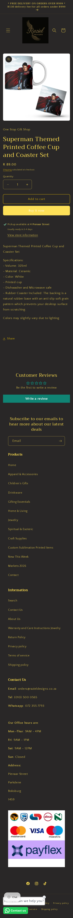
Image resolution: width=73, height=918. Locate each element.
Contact (13, 575)
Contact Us (15, 610)
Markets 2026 (17, 566)
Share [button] (11, 338)
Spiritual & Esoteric (20, 529)
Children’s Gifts (18, 483)
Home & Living (18, 511)
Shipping (7, 170)
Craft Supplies (17, 538)
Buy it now (36, 210)
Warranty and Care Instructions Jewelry (34, 628)
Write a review (36, 398)
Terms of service (19, 655)
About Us (14, 619)
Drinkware (15, 492)
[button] (8, 30)
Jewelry (13, 520)
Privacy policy (17, 646)
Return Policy (17, 637)
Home (12, 465)
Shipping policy (18, 665)
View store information (23, 235)
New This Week (18, 556)
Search (12, 600)
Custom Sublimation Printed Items (30, 547)
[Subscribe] (60, 441)
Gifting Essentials (19, 502)
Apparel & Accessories (23, 474)
